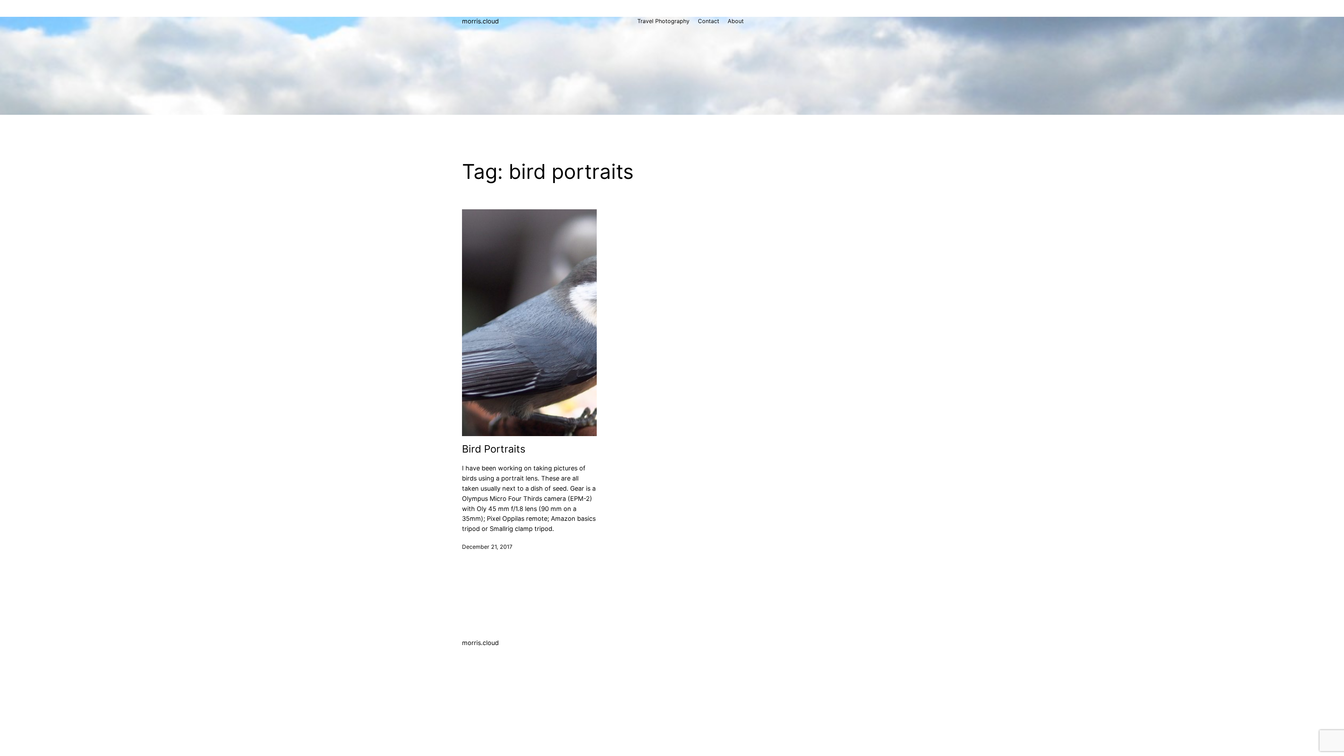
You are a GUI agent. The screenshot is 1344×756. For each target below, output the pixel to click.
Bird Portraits (493, 449)
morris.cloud (480, 21)
